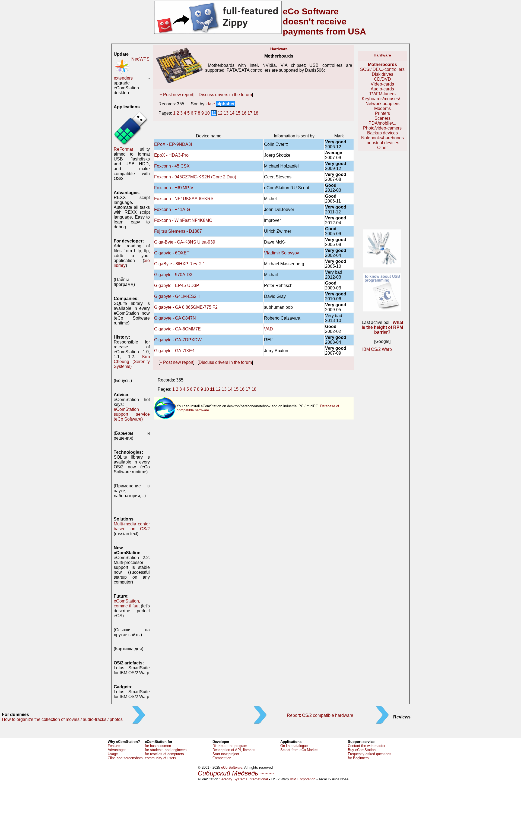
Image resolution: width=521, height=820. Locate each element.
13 (226, 113)
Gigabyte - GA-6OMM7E (177, 329)
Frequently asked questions (369, 754)
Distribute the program (229, 746)
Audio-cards (382, 89)
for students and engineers (166, 750)
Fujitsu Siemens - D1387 (178, 231)
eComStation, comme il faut (127, 603)
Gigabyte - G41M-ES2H (177, 296)
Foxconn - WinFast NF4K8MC (183, 220)
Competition (221, 758)
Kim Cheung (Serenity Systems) (132, 361)
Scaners (382, 118)
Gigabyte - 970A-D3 (173, 274)
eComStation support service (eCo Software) (132, 414)
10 (207, 113)
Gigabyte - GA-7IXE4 (174, 350)
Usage (113, 754)
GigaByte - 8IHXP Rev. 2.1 (179, 263)
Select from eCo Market (299, 750)
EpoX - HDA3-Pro (171, 155)
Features (115, 746)
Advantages (117, 750)
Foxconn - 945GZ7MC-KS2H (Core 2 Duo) (195, 177)
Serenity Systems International (243, 779)
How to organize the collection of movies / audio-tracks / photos (62, 719)
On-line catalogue (294, 746)
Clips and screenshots (125, 758)
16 (244, 113)
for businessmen (158, 746)
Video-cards (382, 84)
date (211, 104)
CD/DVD (382, 79)
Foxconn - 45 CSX (172, 166)
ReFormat (123, 149)
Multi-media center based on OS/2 (132, 526)
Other (382, 147)
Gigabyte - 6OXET (171, 253)
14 (232, 113)
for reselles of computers (164, 754)
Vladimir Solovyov (281, 253)
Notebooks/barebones (382, 137)
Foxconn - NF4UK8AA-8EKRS (184, 198)
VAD (268, 329)
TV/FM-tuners (382, 94)
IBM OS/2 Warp (377, 349)
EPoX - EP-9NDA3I (173, 144)
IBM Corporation (302, 779)
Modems (382, 108)
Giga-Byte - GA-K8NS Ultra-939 (184, 242)
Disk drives (382, 74)
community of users (160, 758)
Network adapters (382, 103)
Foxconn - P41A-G (172, 209)
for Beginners (358, 758)
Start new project (225, 754)
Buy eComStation (362, 750)
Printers (382, 113)
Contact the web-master (366, 746)
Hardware (279, 49)
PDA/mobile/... (382, 123)
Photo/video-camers (382, 128)
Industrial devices (382, 142)
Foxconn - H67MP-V (173, 187)
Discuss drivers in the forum (225, 94)
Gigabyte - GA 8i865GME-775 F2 (186, 307)
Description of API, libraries (233, 750)
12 (220, 113)
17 (249, 113)
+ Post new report (176, 94)
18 (255, 113)
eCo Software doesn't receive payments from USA (324, 21)
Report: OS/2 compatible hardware (320, 715)
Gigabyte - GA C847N (175, 318)
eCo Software (231, 767)
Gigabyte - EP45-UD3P (176, 285)
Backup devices (382, 133)
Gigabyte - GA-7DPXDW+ (179, 340)
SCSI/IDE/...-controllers (382, 69)
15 (238, 113)
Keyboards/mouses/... (382, 98)
